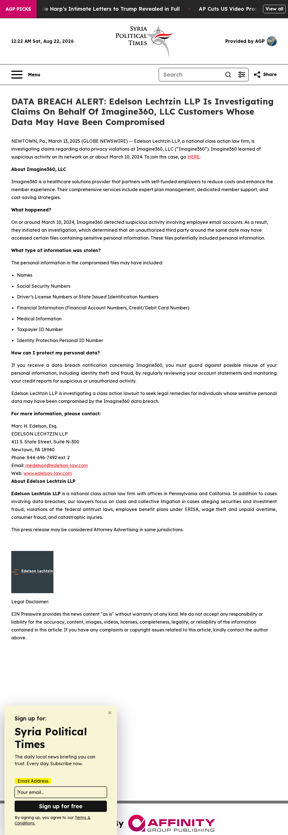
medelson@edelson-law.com (56, 465)
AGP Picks (18, 9)
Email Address (32, 781)
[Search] (228, 74)
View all (274, 9)
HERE (193, 157)
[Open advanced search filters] (241, 74)
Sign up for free (60, 806)
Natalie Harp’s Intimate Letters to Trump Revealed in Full (104, 9)
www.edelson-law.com (47, 473)
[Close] (109, 712)
